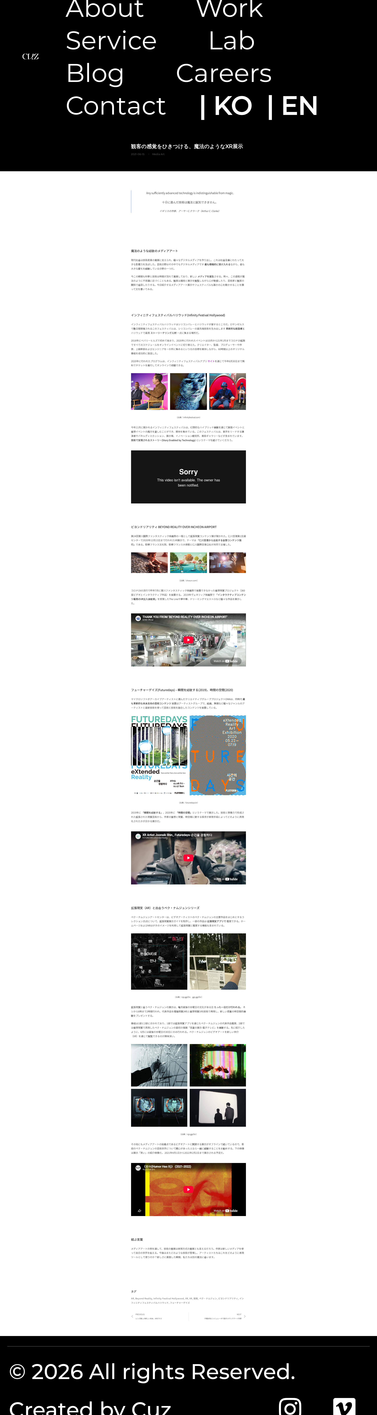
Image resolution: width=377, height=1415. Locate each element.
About (105, 8)
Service (111, 40)
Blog (95, 73)
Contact (116, 105)
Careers (224, 73)
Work (229, 8)
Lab (231, 40)
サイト (211, 361)
